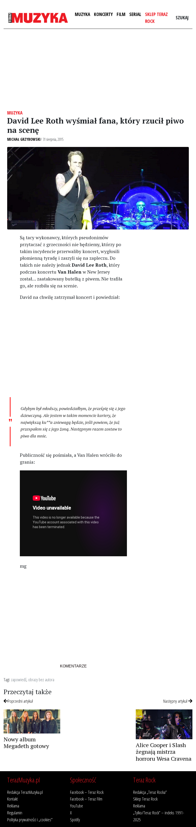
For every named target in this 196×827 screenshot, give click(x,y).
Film (121, 14)
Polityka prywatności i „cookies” (30, 819)
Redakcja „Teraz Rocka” (150, 792)
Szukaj (182, 17)
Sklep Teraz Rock (156, 17)
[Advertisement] (98, 69)
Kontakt (12, 799)
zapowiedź (18, 679)
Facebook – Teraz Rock (86, 792)
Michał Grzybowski (24, 139)
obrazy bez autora (41, 679)
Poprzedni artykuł (20, 701)
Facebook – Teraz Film (86, 799)
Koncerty (103, 14)
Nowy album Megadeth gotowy (26, 742)
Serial (135, 14)
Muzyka (82, 14)
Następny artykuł (175, 701)
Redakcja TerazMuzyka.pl (25, 792)
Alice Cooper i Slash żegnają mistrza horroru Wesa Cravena (163, 752)
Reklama (13, 805)
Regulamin (14, 812)
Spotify (75, 819)
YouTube (76, 805)
